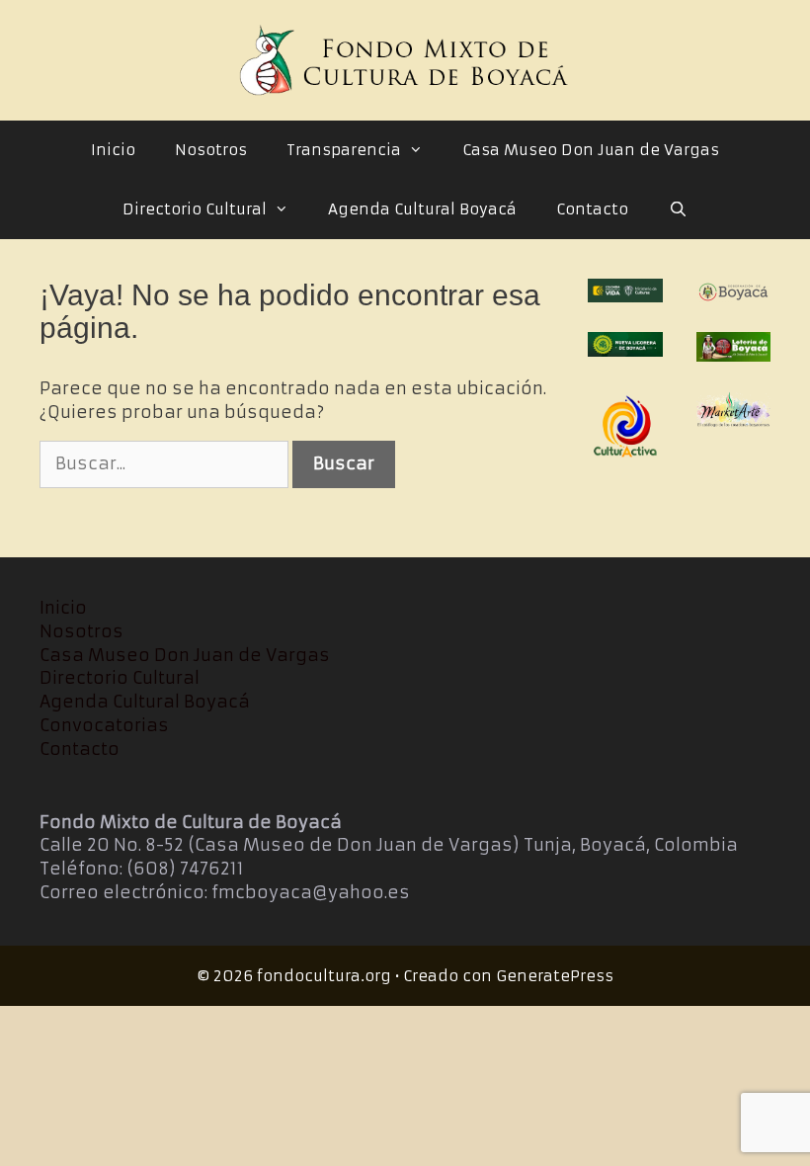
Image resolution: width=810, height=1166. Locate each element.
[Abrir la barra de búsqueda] (677, 209)
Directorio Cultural (194, 209)
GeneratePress (554, 975)
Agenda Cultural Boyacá (422, 209)
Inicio (113, 149)
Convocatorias (104, 725)
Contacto (592, 209)
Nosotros (211, 149)
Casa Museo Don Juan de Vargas (590, 149)
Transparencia (343, 149)
